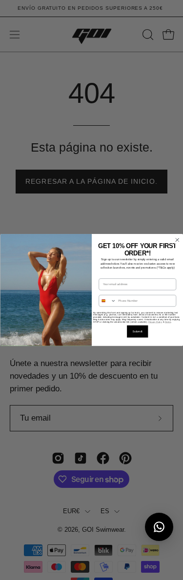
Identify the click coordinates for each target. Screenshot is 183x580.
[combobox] (107, 301)
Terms (168, 322)
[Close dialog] (177, 240)
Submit (137, 331)
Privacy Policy (155, 322)
